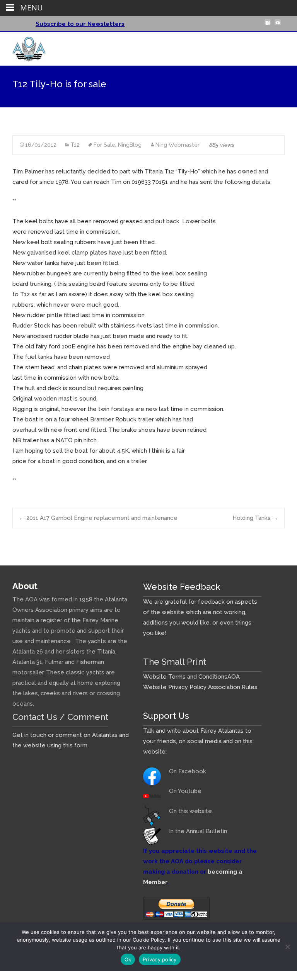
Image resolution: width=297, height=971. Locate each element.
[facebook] (268, 25)
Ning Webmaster (177, 145)
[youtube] (278, 25)
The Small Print (174, 662)
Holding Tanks (255, 517)
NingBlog (130, 145)
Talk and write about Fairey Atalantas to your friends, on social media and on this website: (198, 741)
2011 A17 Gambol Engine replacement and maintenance (98, 517)
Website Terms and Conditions (185, 676)
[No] (287, 947)
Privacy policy (160, 959)
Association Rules (233, 687)
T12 (75, 145)
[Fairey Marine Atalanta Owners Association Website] (23, 47)
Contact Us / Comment (60, 717)
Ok (128, 959)
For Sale (104, 145)
